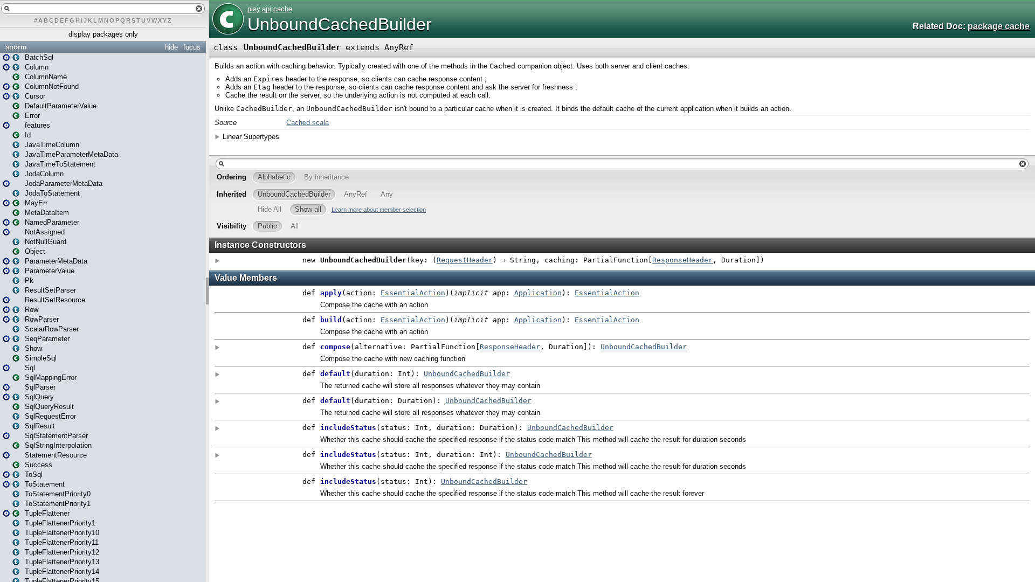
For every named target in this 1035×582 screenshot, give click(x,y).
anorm (16, 47)
